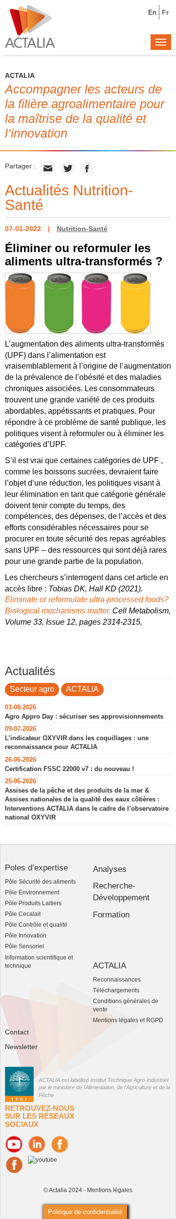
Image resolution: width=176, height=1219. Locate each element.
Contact (17, 1032)
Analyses (110, 869)
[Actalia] (30, 26)
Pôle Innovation (25, 935)
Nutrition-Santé (82, 229)
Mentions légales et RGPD (128, 1020)
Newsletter (21, 1047)
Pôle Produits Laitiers (33, 903)
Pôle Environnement (32, 892)
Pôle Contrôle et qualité (36, 924)
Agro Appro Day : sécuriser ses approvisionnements (84, 716)
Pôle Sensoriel (24, 946)
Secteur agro (32, 689)
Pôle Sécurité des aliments (40, 881)
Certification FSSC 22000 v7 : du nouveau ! (69, 769)
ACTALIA (82, 689)
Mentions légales (109, 1190)
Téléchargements (116, 990)
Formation (111, 914)
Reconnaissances (117, 979)
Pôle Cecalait (23, 914)
